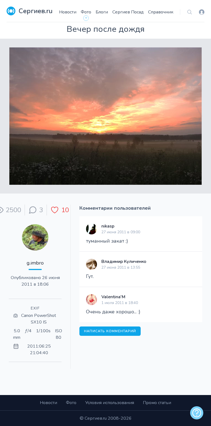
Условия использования (109, 403)
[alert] (196, 412)
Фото (86, 12)
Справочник (160, 12)
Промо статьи (157, 403)
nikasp (107, 226)
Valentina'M (113, 297)
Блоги (102, 12)
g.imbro (35, 263)
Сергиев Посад (128, 12)
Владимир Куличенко (123, 262)
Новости (67, 12)
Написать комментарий (110, 331)
